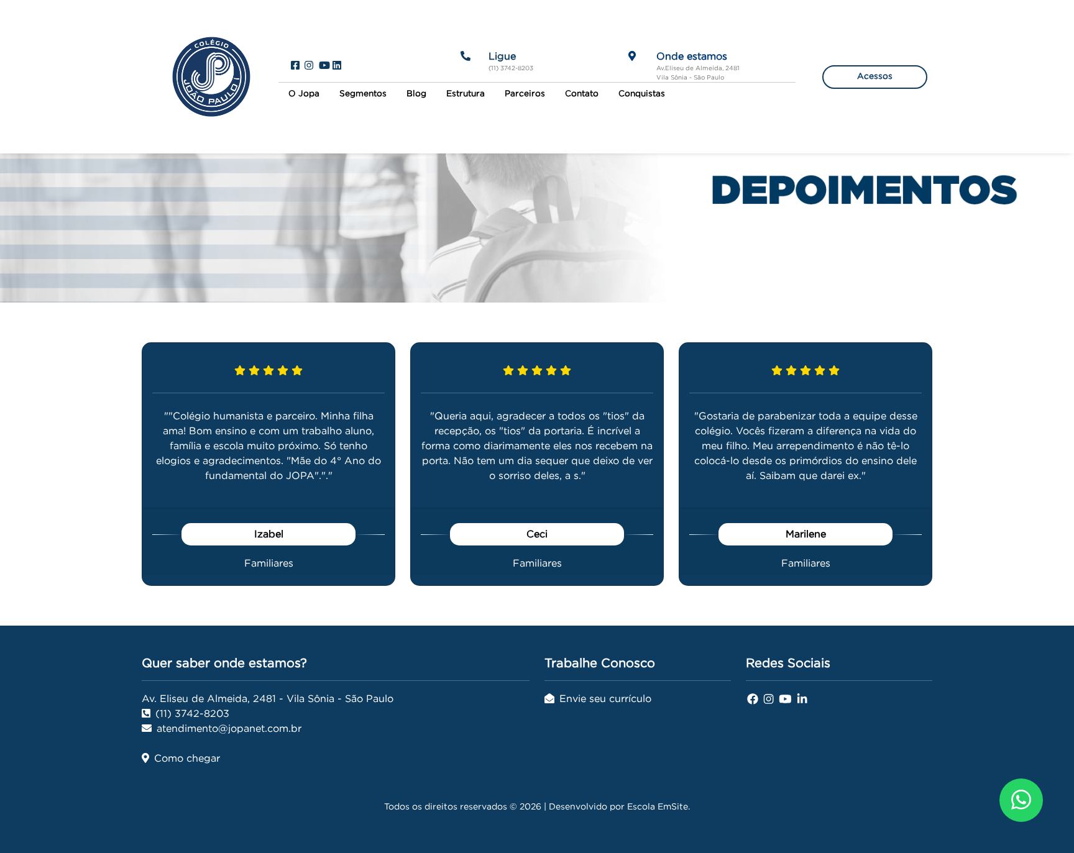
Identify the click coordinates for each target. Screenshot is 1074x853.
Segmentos (363, 93)
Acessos (875, 76)
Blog (416, 93)
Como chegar (187, 758)
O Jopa (303, 93)
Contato (582, 93)
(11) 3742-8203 (192, 713)
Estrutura (465, 93)
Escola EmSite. (658, 806)
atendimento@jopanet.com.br (229, 728)
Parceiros (525, 93)
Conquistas (641, 93)
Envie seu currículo (605, 698)
